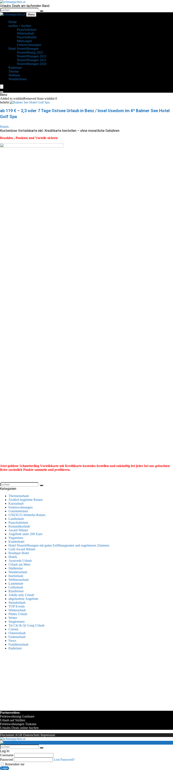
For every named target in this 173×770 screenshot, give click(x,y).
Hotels (4, 126)
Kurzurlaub (16, 503)
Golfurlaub (15, 587)
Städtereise (15, 568)
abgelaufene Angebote (23, 599)
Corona (13, 629)
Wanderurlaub (17, 572)
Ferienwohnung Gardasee (17, 716)
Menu (31, 14)
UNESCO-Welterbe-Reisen (26, 515)
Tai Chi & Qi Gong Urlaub (26, 625)
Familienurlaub (18, 644)
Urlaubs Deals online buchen (19, 728)
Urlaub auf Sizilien (12, 720)
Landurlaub (16, 519)
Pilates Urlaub (17, 614)
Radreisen (15, 648)
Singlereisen (16, 621)
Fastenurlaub (17, 637)
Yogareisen (15, 538)
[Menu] (1, 86)
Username (7, 755)
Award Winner (18, 530)
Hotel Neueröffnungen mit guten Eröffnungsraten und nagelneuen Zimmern (58, 545)
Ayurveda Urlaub (20, 560)
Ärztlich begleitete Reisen (25, 499)
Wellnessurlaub (18, 579)
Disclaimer (7, 735)
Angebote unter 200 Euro (25, 534)
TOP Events (16, 606)
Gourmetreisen (18, 511)
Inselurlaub (15, 576)
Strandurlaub (17, 602)
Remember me (14, 764)
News (12, 640)
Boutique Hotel (18, 553)
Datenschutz (31, 735)
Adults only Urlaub (21, 595)
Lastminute (15, 583)
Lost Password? (64, 759)
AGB (18, 735)
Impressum (48, 735)
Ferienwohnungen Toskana (18, 724)
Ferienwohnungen (20, 507)
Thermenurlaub (18, 496)
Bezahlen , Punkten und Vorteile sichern (29, 138)
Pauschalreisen (18, 522)
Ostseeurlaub (17, 633)
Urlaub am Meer (19, 564)
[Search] (1, 91)
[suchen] (41, 11)
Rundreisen (16, 591)
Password (6, 759)
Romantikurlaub (19, 526)
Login (4, 768)
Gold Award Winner (21, 549)
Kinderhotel (16, 541)
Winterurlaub (17, 610)
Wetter (12, 618)
